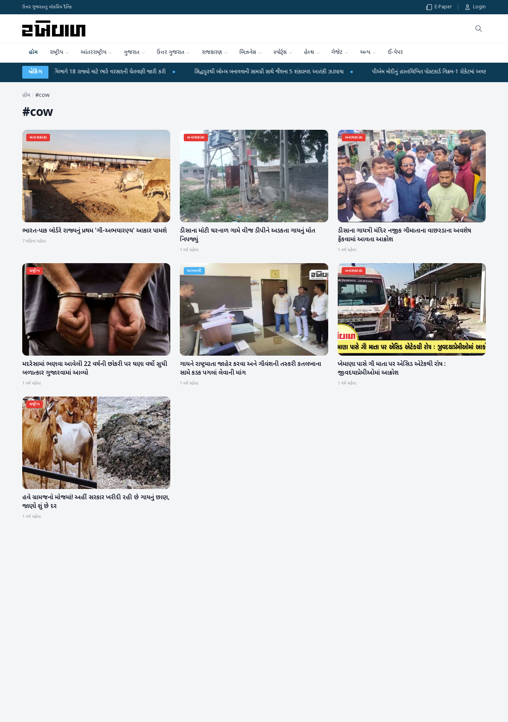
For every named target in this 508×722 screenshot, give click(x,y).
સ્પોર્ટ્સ (280, 52)
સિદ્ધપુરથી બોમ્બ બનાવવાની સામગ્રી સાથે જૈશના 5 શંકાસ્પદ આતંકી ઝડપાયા (220, 72)
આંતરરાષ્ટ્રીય (93, 52)
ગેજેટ (337, 52)
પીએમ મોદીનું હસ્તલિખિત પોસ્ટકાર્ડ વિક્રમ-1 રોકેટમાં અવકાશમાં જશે (391, 72)
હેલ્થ (309, 52)
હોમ (33, 52)
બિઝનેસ (247, 52)
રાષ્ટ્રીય (56, 52)
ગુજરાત (131, 52)
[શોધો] (478, 28)
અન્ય (365, 52)
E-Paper (443, 7)
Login (479, 7)
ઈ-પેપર (395, 52)
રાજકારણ (212, 52)
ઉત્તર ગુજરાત (170, 52)
